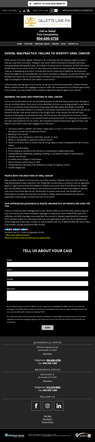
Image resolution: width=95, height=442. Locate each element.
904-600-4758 (47, 38)
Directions (47, 354)
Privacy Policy (47, 422)
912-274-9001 (54, 387)
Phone (10, 279)
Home (19, 44)
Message (11, 289)
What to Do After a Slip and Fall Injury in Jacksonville (27, 237)
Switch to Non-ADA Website (49, 3)
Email (9, 270)
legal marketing (47, 435)
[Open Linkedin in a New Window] (59, 406)
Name (9, 260)
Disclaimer (47, 419)
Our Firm (28, 44)
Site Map (47, 416)
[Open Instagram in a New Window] (47, 406)
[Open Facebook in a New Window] (36, 406)
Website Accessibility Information (78, 10)
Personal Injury (42, 44)
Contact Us (73, 44)
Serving (55, 44)
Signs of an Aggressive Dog (17, 235)
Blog (63, 44)
